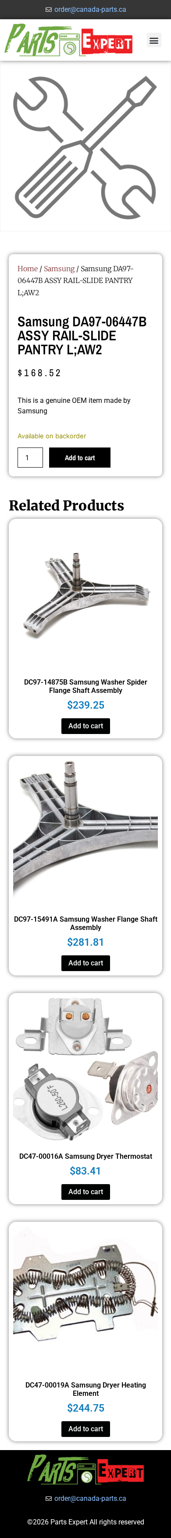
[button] (154, 40)
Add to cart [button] (85, 726)
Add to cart (80, 457)
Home (28, 268)
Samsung (59, 268)
